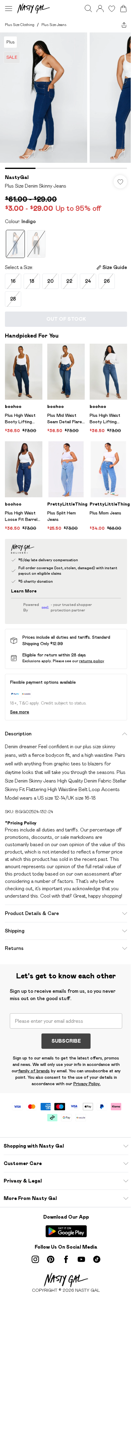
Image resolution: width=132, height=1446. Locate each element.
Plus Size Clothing (19, 25)
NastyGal (17, 177)
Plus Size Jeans (53, 25)
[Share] (124, 24)
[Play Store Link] (66, 1231)
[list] (66, 100)
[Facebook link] (66, 1259)
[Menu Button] (8, 8)
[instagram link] (35, 1259)
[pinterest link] (50, 1259)
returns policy (91, 661)
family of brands (34, 1070)
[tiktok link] (96, 1259)
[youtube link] (81, 1259)
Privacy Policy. (87, 1083)
